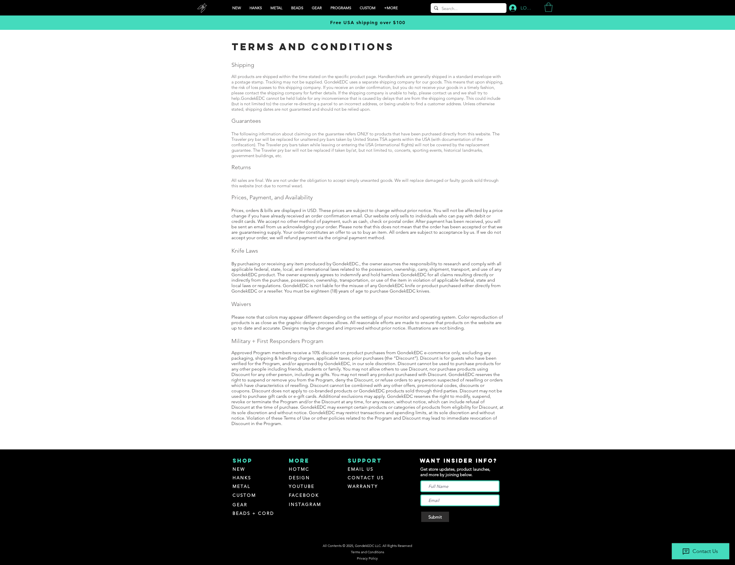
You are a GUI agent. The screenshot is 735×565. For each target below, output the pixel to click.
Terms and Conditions (367, 552)
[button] (340, 8)
